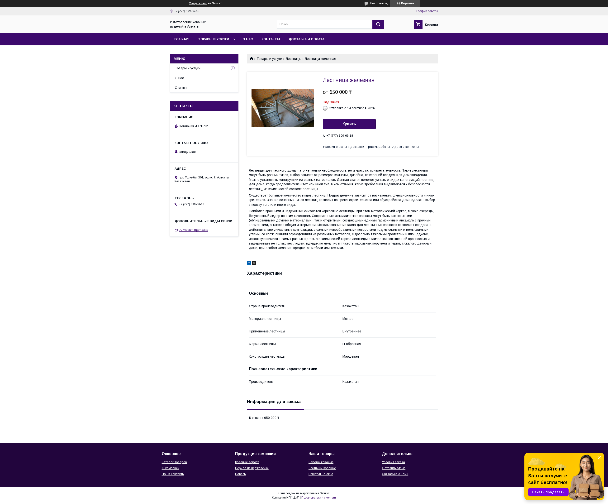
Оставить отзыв (393, 468)
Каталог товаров (174, 462)
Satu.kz (325, 493)
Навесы (240, 474)
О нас (247, 39)
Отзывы (181, 88)
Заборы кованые (321, 462)
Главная (182, 39)
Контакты (270, 39)
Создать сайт (198, 3)
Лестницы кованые (322, 468)
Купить (349, 124)
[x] (254, 263)
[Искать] (378, 24)
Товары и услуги (213, 39)
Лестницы (293, 59)
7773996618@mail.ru (193, 230)
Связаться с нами (395, 474)
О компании (170, 468)
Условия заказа (393, 462)
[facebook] (249, 263)
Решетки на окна (321, 474)
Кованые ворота (247, 462)
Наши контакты (173, 474)
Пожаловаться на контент (318, 497)
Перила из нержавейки (252, 468)
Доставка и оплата (306, 39)
